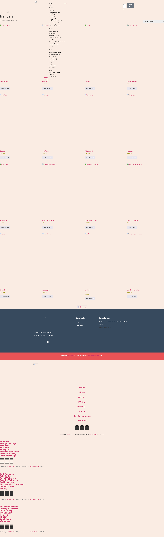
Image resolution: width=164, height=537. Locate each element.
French (82, 411)
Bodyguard (5, 449)
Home (50, 3)
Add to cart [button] (5, 88)
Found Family (6, 513)
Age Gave (4, 441)
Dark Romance (7, 474)
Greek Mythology (8, 456)
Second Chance (7, 486)
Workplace (5, 521)
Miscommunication (9, 506)
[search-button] (124, 9)
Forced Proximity (8, 454)
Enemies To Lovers (9, 480)
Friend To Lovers (8, 478)
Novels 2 (81, 402)
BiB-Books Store (93, 355)
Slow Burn (4, 447)
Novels (51, 7)
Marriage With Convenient (12, 484)
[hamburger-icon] (65, 3)
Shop (50, 5)
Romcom (4, 515)
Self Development (82, 416)
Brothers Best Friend (9, 451)
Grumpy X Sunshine (9, 509)
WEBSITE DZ (70, 434)
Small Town (5, 519)
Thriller (3, 517)
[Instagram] (48, 342)
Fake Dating (5, 476)
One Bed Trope (7, 511)
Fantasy (3, 488)
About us (82, 420)
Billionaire (4, 445)
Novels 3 (81, 407)
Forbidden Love (7, 482)
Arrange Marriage (8, 443)
